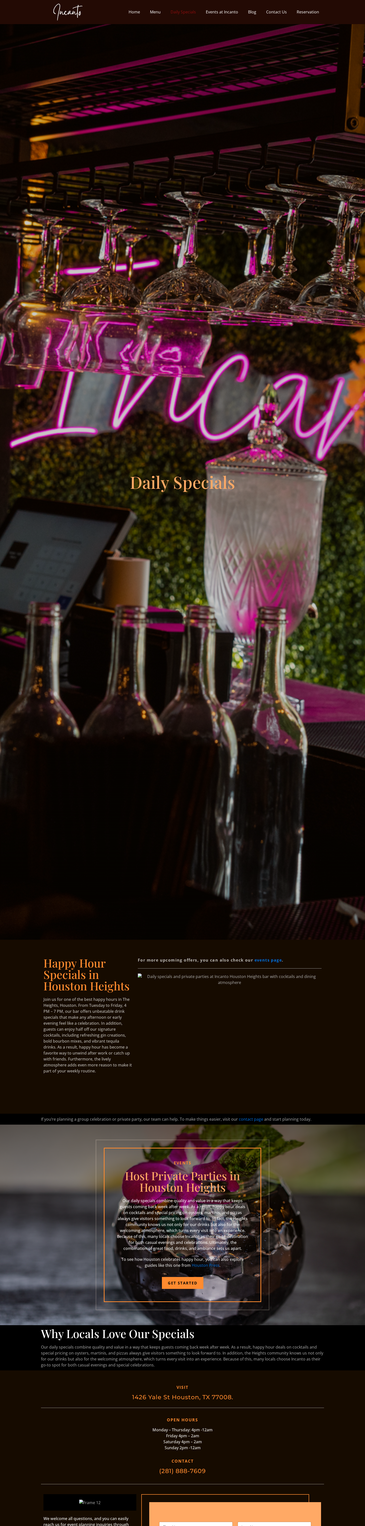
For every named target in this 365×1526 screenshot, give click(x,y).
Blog (252, 12)
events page (268, 960)
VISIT (182, 1387)
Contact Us (276, 12)
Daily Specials (183, 12)
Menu (155, 12)
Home (134, 12)
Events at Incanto (222, 12)
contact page (251, 1119)
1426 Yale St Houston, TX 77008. (182, 1397)
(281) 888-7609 (182, 1471)
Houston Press (205, 1265)
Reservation (308, 12)
